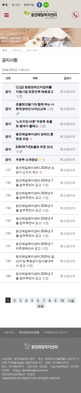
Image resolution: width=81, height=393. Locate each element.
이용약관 (8, 332)
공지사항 (31, 50)
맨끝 (41, 306)
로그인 (16, 4)
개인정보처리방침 (29, 332)
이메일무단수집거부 (55, 332)
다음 (71, 300)
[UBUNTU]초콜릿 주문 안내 (34, 147)
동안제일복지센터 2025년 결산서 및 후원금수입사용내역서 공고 (35, 261)
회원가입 (29, 4)
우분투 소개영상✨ (29, 159)
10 (62, 300)
